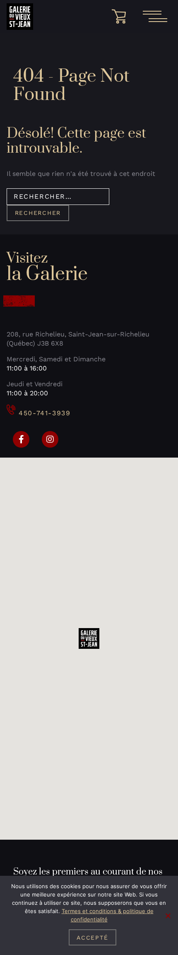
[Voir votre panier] (121, 16)
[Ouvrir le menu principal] (154, 16)
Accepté (92, 937)
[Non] (168, 915)
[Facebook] (21, 439)
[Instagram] (50, 439)
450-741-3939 (44, 413)
